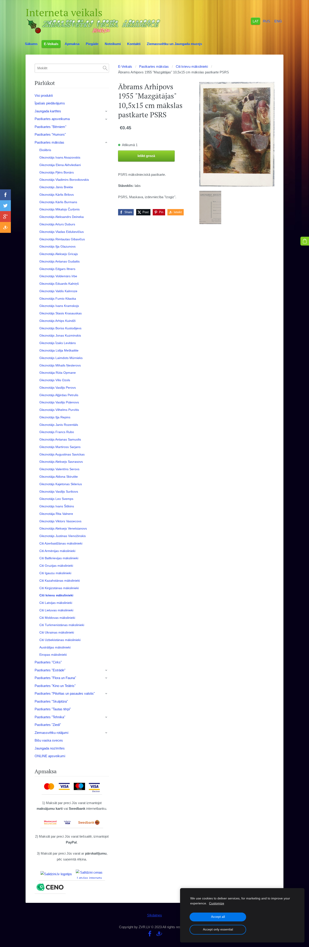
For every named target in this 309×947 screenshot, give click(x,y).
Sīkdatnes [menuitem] (154, 915)
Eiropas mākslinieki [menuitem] (53, 654)
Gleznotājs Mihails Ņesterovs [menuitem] (60, 365)
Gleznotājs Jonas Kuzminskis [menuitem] (60, 335)
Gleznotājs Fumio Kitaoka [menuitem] (57, 298)
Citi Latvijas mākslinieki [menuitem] (55, 603)
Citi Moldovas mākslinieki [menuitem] (57, 617)
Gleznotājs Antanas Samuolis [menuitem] (60, 439)
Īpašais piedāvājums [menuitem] (50, 103)
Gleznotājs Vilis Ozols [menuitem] (54, 380)
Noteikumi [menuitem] (113, 44)
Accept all (218, 916)
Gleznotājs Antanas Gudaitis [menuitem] (59, 261)
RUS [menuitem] (266, 21)
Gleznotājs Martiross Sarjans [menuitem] (60, 447)
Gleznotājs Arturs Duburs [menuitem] (57, 224)
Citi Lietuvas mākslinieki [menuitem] (56, 610)
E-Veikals (125, 66)
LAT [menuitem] (256, 21)
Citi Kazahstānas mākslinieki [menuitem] (59, 580)
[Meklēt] (105, 68)
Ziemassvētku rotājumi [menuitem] (51, 733)
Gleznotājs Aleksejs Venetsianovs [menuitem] (63, 528)
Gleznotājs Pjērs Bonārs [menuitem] (56, 172)
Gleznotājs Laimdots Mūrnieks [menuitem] (61, 358)
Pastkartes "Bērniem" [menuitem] (50, 127)
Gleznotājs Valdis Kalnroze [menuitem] (58, 291)
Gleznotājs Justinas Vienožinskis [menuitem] (62, 536)
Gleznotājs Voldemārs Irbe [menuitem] (58, 276)
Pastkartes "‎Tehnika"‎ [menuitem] (50, 717)
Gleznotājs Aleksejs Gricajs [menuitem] (58, 254)
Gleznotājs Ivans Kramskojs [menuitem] (59, 306)
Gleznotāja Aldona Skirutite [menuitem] (58, 476)
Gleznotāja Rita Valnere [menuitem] (56, 514)
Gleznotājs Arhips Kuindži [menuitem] (57, 321)
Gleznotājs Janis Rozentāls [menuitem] (58, 425)
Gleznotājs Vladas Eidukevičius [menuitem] (61, 232)
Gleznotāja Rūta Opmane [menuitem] (57, 372)
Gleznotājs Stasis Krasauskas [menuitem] (60, 313)
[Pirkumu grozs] (304, 241)
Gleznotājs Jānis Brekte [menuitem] (56, 187)
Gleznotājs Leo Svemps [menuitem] (56, 499)
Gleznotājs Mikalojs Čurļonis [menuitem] (59, 209)
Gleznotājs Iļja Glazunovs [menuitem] (57, 246)
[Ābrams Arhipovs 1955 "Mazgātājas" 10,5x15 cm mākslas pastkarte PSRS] (210, 207)
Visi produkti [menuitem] (44, 95)
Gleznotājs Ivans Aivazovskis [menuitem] (59, 157)
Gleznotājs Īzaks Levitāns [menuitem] (57, 343)
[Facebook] (149, 933)
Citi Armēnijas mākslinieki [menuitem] (57, 551)
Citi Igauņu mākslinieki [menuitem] (55, 573)
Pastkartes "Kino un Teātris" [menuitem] (55, 686)
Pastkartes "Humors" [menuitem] (50, 134)
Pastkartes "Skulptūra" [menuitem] (51, 701)
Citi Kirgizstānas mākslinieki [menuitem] (59, 588)
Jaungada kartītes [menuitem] (48, 111)
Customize (216, 903)
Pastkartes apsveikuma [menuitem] (52, 119)
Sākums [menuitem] (31, 44)
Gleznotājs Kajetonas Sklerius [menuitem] (60, 484)
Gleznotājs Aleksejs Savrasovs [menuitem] (61, 461)
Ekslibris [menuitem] (45, 150)
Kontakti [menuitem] (133, 44)
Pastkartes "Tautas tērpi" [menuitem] (53, 709)
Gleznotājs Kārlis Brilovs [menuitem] (56, 194)
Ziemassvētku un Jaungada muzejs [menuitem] (174, 44)
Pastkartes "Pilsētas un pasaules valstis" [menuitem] (65, 693)
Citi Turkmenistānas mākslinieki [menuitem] (61, 625)
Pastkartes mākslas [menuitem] (49, 142)
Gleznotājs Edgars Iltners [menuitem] (57, 269)
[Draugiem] (159, 933)
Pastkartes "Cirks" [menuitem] (48, 662)
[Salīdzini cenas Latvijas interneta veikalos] (89, 874)
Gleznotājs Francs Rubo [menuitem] (56, 432)
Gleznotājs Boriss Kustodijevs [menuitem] (60, 328)
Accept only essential (218, 929)
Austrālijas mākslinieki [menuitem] (55, 647)
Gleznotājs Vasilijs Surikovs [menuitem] (58, 491)
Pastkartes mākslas (154, 66)
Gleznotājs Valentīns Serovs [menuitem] (59, 469)
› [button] (106, 111)
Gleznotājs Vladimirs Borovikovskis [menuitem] (64, 179)
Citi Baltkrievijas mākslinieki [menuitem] (58, 558)
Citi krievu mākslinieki (192, 66)
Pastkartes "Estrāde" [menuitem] (50, 670)
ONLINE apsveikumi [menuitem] (50, 756)
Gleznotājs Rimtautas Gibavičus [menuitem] (62, 239)
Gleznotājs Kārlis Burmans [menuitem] (58, 202)
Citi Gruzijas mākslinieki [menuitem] (56, 565)
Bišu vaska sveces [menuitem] (49, 740)
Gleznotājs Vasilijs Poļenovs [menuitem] (59, 402)
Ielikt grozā (146, 156)
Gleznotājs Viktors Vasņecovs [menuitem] (60, 521)
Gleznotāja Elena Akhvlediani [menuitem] (60, 165)
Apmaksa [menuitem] (72, 44)
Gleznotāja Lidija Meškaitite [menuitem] (58, 350)
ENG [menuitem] (278, 21)
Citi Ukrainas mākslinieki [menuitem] (56, 632)
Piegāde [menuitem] (92, 44)
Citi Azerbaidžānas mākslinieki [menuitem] (60, 543)
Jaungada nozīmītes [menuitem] (50, 748)
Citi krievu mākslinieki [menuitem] (56, 595)
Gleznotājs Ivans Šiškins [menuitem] (56, 506)
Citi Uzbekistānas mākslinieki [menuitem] (60, 640)
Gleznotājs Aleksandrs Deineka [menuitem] (61, 217)
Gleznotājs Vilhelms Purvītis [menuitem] (59, 410)
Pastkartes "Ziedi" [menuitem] (48, 725)
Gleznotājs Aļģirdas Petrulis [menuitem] (58, 395)
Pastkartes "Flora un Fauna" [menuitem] (55, 678)
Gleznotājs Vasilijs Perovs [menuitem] (57, 387)
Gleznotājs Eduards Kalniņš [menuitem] (59, 283)
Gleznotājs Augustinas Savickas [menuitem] (62, 454)
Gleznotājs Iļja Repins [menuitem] (54, 417)
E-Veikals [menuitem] (51, 44)
